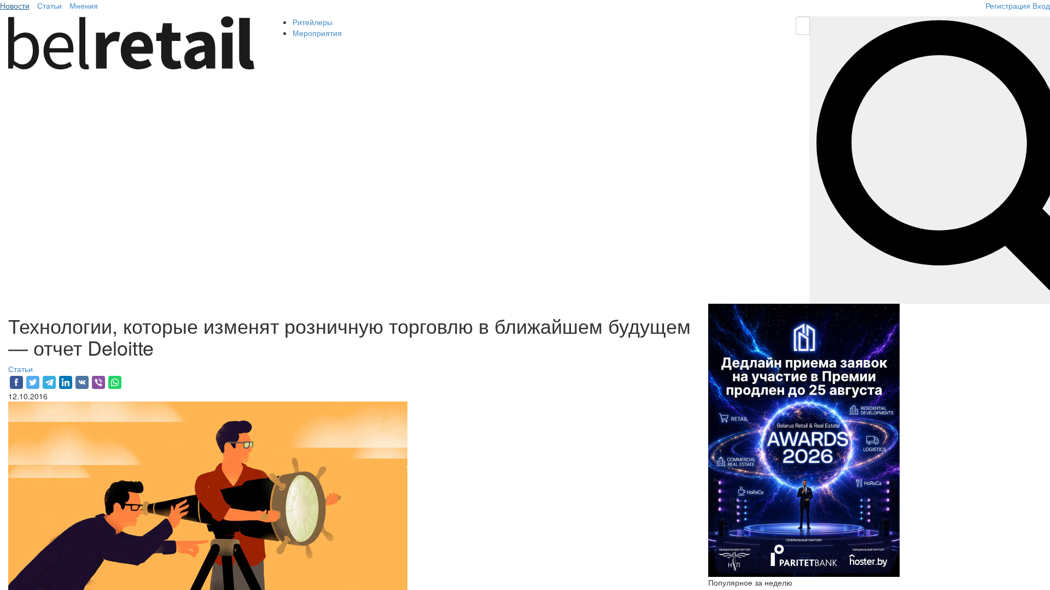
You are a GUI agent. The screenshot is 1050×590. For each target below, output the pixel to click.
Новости (15, 5)
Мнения (83, 5)
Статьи (49, 5)
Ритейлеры (312, 21)
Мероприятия (317, 32)
